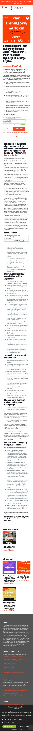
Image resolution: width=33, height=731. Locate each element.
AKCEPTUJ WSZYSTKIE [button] (9, 726)
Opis (16, 136)
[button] (27, 18)
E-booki (19, 132)
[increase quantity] (10, 128)
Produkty (5, 702)
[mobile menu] (31, 7)
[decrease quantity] (4, 128)
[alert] (16, 718)
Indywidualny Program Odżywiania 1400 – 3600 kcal (9, 547)
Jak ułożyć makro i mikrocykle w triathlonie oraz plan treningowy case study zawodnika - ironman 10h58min (15, 659)
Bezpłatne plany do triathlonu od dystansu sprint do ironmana (15, 690)
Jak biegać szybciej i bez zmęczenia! (10, 664)
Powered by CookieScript (16, 729)
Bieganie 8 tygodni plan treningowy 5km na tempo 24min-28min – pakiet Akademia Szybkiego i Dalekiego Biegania (9, 605)
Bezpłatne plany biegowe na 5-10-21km (10, 693)
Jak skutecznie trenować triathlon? (10, 663)
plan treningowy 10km (25, 132)
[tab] (16, 136)
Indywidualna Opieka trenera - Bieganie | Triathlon (13, 696)
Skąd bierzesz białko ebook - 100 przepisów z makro (13, 704)
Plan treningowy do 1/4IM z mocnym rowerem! (12, 670)
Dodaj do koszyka (19, 129)
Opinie (16, 140)
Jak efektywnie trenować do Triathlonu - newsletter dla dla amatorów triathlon (14, 673)
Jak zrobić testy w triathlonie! (9, 667)
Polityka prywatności (25, 717)
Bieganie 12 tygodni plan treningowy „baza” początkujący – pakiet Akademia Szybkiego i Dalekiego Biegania (9, 579)
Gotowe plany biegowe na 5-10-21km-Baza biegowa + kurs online (15, 688)
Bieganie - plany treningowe (12, 132)
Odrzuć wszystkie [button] (24, 726)
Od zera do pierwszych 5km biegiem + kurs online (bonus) (23, 577)
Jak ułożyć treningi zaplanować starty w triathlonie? (13, 656)
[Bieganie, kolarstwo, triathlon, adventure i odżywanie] (16, 8)
